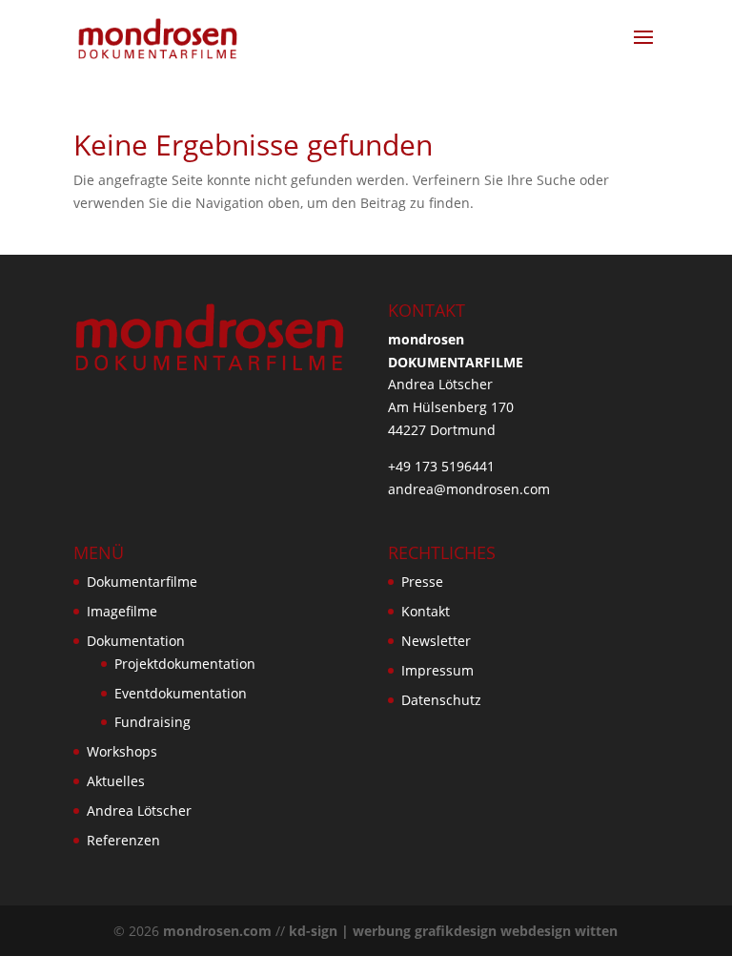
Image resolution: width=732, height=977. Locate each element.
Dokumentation (136, 641)
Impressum (437, 670)
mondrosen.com (217, 931)
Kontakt (425, 611)
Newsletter (436, 641)
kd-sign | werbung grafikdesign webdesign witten (453, 931)
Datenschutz (441, 700)
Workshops (122, 751)
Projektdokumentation (184, 664)
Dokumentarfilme (142, 581)
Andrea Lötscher (139, 810)
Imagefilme (122, 611)
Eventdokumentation (180, 693)
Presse (422, 581)
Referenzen (123, 840)
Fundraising (152, 722)
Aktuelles (116, 781)
